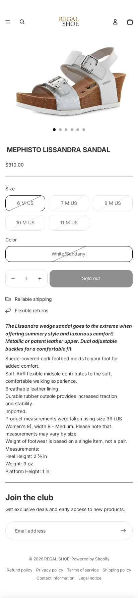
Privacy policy (49, 569)
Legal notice (89, 578)
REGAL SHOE (56, 558)
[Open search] (22, 21)
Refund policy (19, 569)
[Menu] (7, 22)
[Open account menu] (115, 21)
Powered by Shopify (90, 558)
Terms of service (83, 569)
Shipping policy (116, 569)
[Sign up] (123, 530)
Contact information (55, 578)
